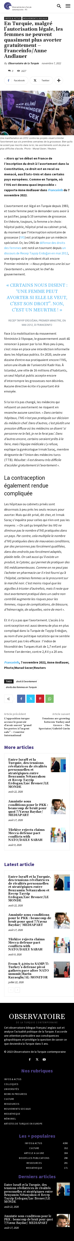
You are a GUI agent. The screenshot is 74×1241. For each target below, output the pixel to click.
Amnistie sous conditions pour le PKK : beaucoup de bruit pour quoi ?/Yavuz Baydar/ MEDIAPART (28, 808)
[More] (58, 80)
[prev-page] (10, 990)
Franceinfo (55, 190)
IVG (22, 237)
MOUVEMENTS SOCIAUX (35, 18)
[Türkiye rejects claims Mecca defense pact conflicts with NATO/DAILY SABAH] (58, 835)
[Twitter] (31, 699)
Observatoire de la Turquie (23, 63)
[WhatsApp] (49, 699)
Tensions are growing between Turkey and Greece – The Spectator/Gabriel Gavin (54, 723)
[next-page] (17, 990)
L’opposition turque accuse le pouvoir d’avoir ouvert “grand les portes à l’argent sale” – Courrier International (17, 727)
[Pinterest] (40, 699)
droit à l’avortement (26, 681)
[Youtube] (44, 1059)
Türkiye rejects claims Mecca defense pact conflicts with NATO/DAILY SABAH (26, 835)
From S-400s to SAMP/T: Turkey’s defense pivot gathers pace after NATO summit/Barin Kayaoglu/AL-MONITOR (28, 970)
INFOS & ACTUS (13, 18)
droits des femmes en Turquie (21, 687)
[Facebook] (21, 699)
